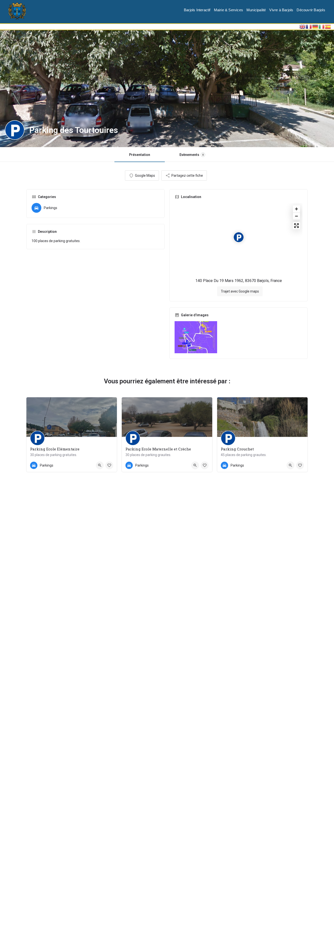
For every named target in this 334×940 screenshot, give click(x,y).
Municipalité (256, 10)
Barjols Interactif (197, 10)
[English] (303, 26)
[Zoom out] (296, 216)
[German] (315, 26)
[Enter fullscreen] (296, 225)
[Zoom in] (296, 208)
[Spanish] (328, 26)
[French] (309, 26)
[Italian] (322, 26)
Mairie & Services (228, 10)
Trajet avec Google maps (240, 291)
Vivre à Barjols (281, 10)
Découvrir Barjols (311, 10)
